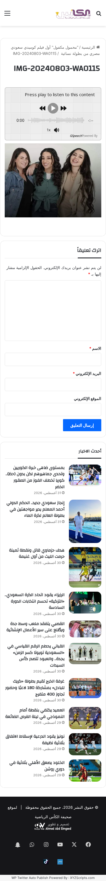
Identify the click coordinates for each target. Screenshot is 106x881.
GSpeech (76, 135)
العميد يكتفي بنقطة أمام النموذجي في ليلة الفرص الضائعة (34, 713)
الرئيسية (89, 47)
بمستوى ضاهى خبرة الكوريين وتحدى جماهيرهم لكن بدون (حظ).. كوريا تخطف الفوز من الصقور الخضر (35, 477)
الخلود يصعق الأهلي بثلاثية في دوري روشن (36, 766)
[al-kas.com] (73, 13)
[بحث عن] (99, 15)
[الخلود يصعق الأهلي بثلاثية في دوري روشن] (85, 770)
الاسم (95, 348)
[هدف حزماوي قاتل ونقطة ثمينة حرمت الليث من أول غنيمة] (85, 567)
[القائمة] (7, 15)
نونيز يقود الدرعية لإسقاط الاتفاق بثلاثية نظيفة (35, 740)
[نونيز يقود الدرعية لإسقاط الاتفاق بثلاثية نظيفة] (85, 744)
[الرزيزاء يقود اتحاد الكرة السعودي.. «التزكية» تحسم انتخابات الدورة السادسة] (85, 602)
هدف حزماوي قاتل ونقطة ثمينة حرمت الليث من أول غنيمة (36, 554)
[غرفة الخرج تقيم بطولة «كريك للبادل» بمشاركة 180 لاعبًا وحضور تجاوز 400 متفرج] (85, 688)
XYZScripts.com (82, 878)
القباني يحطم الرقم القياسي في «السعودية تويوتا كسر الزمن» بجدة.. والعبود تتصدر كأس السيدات (35, 655)
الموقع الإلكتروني (87, 398)
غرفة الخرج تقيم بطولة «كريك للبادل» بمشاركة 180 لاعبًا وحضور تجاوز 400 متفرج (34, 687)
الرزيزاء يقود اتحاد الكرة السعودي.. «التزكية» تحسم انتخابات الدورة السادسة (34, 601)
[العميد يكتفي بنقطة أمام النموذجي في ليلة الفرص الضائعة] (85, 718)
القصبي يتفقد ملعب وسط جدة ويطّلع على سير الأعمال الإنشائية (35, 627)
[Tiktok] (46, 862)
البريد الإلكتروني (87, 373)
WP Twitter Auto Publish (29, 878)
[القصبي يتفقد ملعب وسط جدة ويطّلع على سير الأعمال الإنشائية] (85, 629)
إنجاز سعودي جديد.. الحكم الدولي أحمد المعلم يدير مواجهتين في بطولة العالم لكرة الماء (35, 509)
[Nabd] (60, 862)
